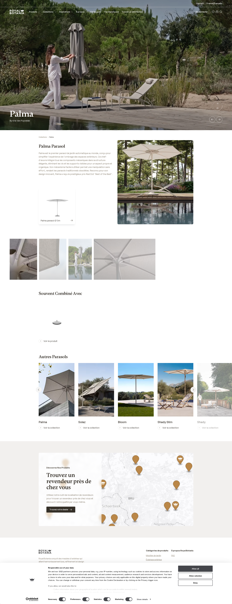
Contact (200, 3)
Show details (142, 599)
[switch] (85, 599)
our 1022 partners (63, 571)
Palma (51, 137)
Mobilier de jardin (153, 555)
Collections (43, 137)
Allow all (195, 569)
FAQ (173, 555)
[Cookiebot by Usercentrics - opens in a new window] (32, 599)
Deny (195, 583)
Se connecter (202, 12)
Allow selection (195, 576)
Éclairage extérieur (154, 559)
